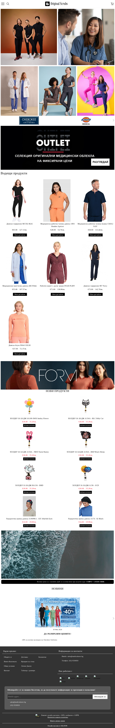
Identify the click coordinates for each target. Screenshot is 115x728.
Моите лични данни (57, 721)
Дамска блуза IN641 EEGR (20, 345)
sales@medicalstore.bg (75, 656)
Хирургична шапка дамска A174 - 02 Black (85, 519)
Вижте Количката (10, 661)
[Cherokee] (29, 120)
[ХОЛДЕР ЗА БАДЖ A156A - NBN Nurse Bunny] (29, 439)
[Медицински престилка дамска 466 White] (19, 262)
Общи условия (9, 666)
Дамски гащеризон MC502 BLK (20, 224)
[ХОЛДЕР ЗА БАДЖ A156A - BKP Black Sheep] (86, 439)
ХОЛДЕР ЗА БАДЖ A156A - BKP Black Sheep (86, 452)
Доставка (24, 657)
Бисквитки (42, 657)
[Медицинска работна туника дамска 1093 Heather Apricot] (57, 200)
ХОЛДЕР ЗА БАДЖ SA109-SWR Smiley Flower (29, 418)
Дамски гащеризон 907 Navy (95, 286)
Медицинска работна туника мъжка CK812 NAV (95, 225)
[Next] (113, 120)
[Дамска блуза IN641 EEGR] (19, 322)
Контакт (7, 670)
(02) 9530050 (73, 661)
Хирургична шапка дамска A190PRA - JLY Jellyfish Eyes (29, 519)
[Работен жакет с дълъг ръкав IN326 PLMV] (57, 262)
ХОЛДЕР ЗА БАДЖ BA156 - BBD (29, 485)
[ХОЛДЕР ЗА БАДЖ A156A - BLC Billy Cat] (86, 406)
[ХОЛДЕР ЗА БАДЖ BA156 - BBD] (29, 473)
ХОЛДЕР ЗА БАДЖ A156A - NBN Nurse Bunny (29, 452)
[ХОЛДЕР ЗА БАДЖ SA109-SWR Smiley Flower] (29, 406)
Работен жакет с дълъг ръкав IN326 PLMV (57, 286)
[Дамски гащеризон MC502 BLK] (19, 200)
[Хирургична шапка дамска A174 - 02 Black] (86, 506)
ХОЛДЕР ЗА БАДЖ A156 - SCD (85, 485)
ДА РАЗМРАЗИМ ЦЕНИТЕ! (57, 634)
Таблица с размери (28, 670)
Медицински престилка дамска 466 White (19, 286)
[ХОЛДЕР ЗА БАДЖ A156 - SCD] (86, 473)
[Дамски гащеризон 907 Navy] (95, 262)
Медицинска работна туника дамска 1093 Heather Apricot (57, 225)
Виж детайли (20, 235)
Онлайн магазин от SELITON (57, 726)
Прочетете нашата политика (58, 717)
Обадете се (8, 657)
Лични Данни (26, 666)
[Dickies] (86, 120)
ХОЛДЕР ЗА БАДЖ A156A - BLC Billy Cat (85, 418)
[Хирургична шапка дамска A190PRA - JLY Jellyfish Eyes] (29, 506)
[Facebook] (61, 665)
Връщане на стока (27, 661)
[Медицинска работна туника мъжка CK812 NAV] (95, 200)
